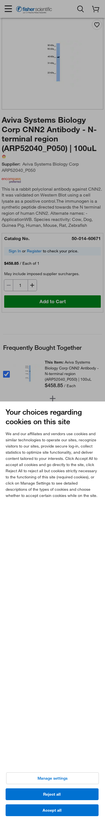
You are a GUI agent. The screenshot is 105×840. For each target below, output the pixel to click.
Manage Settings (52, 778)
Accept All (52, 810)
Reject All (52, 794)
